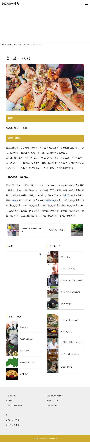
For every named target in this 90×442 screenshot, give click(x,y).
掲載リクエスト (52, 401)
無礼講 (66, 195)
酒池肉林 (50, 200)
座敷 (14, 200)
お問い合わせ (52, 405)
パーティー (40, 185)
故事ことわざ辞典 (12, 420)
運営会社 (9, 415)
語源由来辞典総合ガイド (56, 396)
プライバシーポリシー (14, 405)
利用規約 (9, 401)
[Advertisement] (45, 24)
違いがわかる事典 (12, 425)
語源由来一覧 (11, 396)
